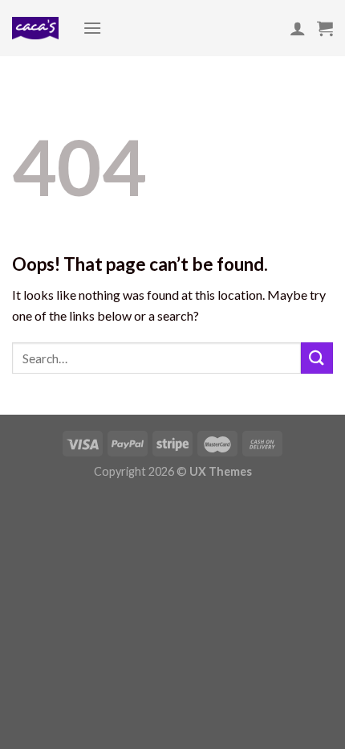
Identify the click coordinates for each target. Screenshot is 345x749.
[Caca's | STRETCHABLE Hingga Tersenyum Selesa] (35, 28)
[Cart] (325, 28)
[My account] (298, 28)
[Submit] (317, 358)
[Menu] (92, 27)
